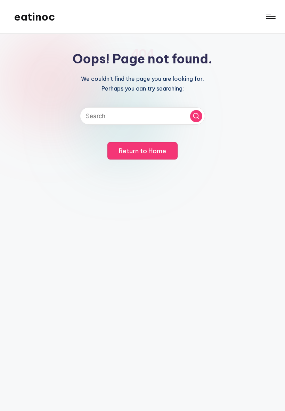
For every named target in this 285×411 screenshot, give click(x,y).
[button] (196, 116)
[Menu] (270, 16)
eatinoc (34, 16)
